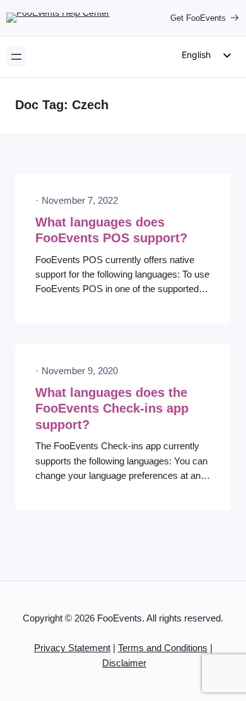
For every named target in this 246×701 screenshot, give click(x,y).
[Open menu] (16, 57)
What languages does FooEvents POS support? (111, 230)
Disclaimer (124, 663)
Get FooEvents (198, 18)
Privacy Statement (72, 648)
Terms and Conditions (163, 648)
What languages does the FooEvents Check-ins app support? (112, 409)
